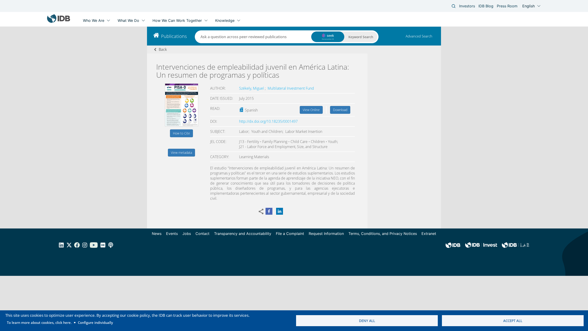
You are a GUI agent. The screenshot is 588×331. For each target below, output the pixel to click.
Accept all (512, 320)
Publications (174, 36)
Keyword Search (360, 37)
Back (163, 49)
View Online (311, 110)
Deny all (367, 320)
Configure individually (95, 322)
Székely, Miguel (252, 88)
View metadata (181, 152)
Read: (215, 108)
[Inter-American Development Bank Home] (58, 22)
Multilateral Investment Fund (291, 88)
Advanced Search (419, 36)
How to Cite (181, 133)
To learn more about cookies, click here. (39, 322)
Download (340, 110)
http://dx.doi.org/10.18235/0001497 (268, 121)
